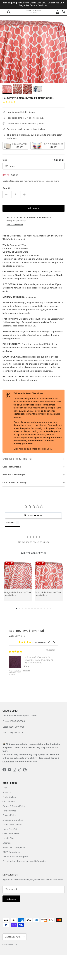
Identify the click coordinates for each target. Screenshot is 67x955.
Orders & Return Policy (13, 806)
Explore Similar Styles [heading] (33, 552)
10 (44, 608)
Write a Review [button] (35, 515)
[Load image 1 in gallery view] (33, 49)
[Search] (10, 12)
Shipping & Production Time (17, 459)
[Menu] (3, 12)
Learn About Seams (12, 824)
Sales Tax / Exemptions (13, 847)
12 (50, 608)
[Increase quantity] (24, 194)
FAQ (4, 787)
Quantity (7, 188)
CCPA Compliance (11, 852)
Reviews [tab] (10, 522)
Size (4, 160)
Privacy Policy (9, 815)
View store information (15, 224)
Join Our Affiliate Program (15, 856)
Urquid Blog (8, 838)
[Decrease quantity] (6, 194)
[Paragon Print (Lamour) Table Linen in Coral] (18, 574)
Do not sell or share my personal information (24, 861)
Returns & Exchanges (14, 474)
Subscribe (11, 899)
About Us (7, 792)
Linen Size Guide (10, 829)
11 (47, 608)
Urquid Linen (13, 944)
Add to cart (33, 208)
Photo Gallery (9, 797)
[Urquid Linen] (33, 12)
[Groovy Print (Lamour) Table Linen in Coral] (49, 574)
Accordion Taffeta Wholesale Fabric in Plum (15, 672)
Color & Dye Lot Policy (14, 482)
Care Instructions (11, 466)
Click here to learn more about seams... (33, 449)
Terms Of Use (9, 810)
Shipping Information (12, 820)
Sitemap (6, 843)
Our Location (8, 801)
